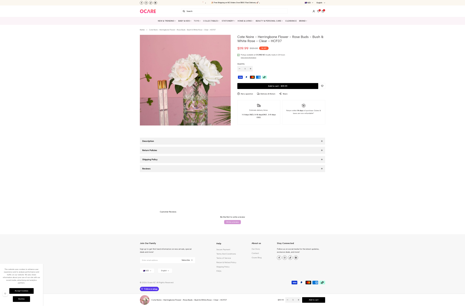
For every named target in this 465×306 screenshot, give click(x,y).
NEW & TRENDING (166, 21)
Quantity (241, 64)
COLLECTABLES (210, 21)
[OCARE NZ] (148, 11)
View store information (248, 58)
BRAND (302, 21)
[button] (322, 86)
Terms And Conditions (226, 254)
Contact (255, 253)
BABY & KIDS (184, 21)
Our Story (256, 249)
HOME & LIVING (245, 21)
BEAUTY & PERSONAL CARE (268, 21)
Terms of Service (223, 258)
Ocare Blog (257, 257)
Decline (21, 299)
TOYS (196, 21)
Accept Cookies (21, 291)
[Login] (314, 11)
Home (142, 30)
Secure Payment (223, 249)
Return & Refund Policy (226, 262)
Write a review (232, 222)
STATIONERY (228, 21)
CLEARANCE (291, 21)
